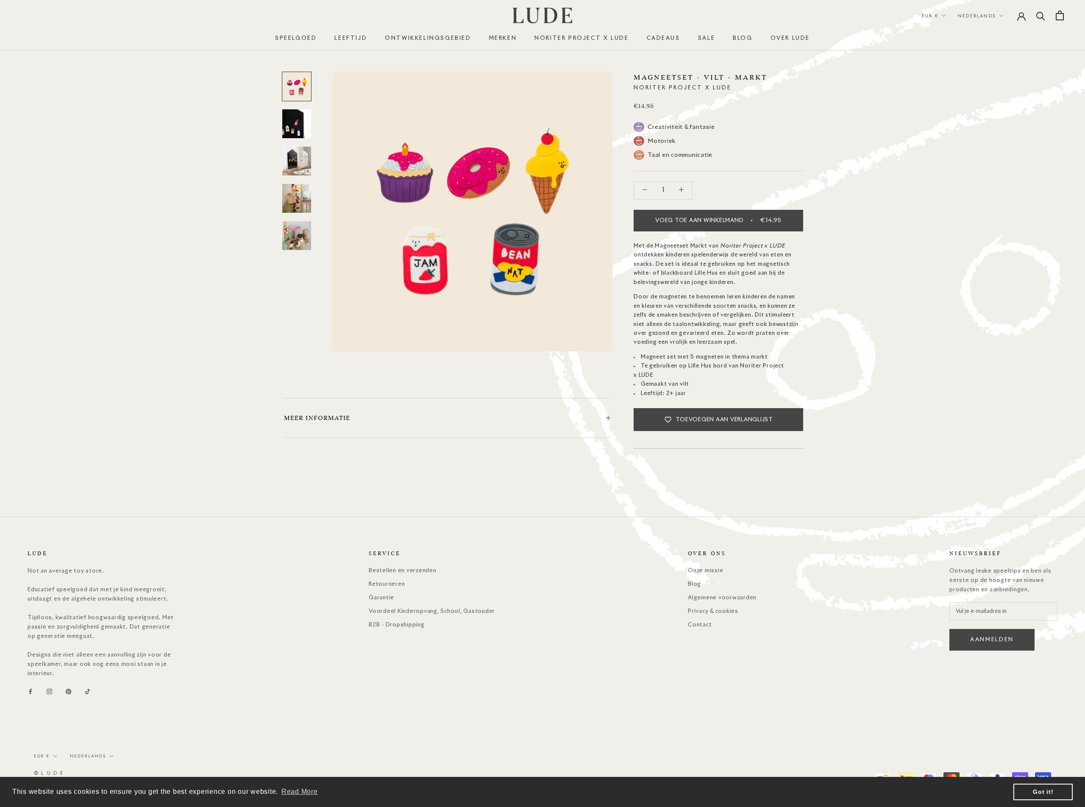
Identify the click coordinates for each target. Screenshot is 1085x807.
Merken (503, 38)
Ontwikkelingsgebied (428, 38)
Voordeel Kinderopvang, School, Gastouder (432, 611)
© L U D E (49, 773)
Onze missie (705, 570)
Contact (700, 625)
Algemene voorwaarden (722, 598)
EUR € (930, 15)
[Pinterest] (68, 691)
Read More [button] (299, 791)
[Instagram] (49, 691)
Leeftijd (350, 38)
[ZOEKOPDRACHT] (1040, 15)
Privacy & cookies (713, 611)
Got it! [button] (1043, 791)
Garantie (381, 598)
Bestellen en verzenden (403, 570)
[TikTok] (87, 691)
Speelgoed (296, 38)
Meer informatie (317, 418)
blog (742, 38)
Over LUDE (790, 38)
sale (706, 38)
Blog (694, 584)
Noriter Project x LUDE (581, 38)
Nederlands (977, 15)
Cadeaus (663, 38)
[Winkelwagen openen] (1060, 15)
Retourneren (387, 584)
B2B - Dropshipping (397, 625)
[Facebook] (30, 691)
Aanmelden (992, 640)
